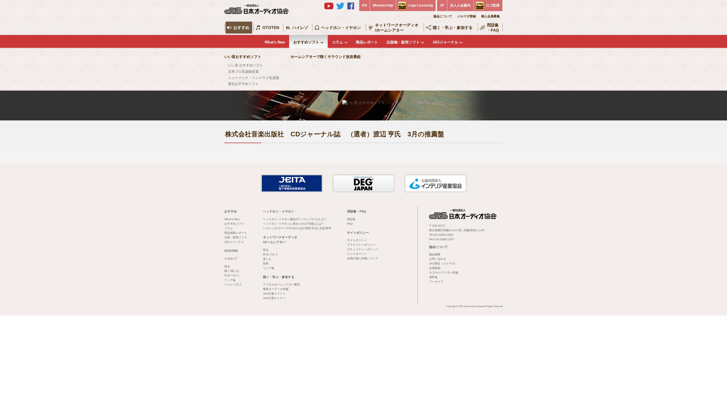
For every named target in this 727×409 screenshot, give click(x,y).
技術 (266, 263)
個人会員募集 (490, 16)
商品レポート (367, 42)
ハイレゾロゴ (232, 284)
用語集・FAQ (493, 27)
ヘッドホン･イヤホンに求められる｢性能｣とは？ (293, 223)
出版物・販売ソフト (403, 42)
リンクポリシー (357, 253)
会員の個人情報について (362, 258)
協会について (442, 16)
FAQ (350, 223)
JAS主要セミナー (274, 298)
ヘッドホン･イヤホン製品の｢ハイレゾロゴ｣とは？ (295, 219)
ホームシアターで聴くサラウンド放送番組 (326, 57)
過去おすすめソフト (243, 84)
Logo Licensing (420, 5)
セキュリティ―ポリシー (362, 249)
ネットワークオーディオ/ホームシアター (397, 27)
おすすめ (241, 27)
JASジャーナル (445, 42)
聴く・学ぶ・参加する (453, 27)
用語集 (351, 219)
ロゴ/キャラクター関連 (443, 272)
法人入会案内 (460, 5)
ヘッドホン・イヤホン (341, 27)
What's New (275, 42)
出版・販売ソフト (235, 237)
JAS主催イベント (274, 293)
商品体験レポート (235, 232)
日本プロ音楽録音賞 (243, 72)
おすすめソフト (306, 42)
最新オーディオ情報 (276, 289)
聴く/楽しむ (231, 270)
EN (364, 5)
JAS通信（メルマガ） (443, 263)
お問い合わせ (437, 258)
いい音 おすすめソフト (245, 65)
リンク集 (230, 279)
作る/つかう (231, 275)
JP (442, 5)
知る (227, 266)
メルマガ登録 (466, 16)
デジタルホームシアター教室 (281, 284)
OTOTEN (270, 27)
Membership (383, 5)
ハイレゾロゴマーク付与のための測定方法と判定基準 (297, 228)
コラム (337, 42)
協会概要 (434, 254)
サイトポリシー (358, 232)
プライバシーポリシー (361, 244)
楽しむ (267, 258)
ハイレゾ (300, 27)
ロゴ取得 (493, 5)
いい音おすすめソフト (242, 57)
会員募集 (434, 268)
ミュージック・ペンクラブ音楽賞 (253, 78)
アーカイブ (436, 281)
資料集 (433, 277)
